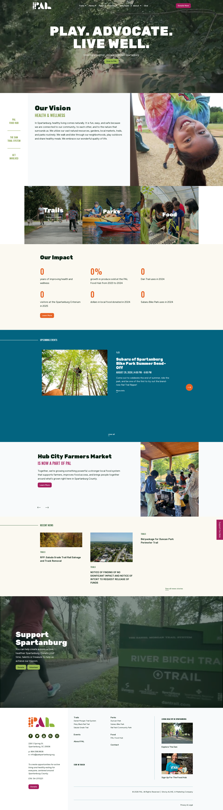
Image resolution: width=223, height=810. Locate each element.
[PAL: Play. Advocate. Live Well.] (42, 5)
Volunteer (33, 667)
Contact (115, 745)
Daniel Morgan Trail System (85, 721)
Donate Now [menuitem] (183, 6)
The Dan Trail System (13, 139)
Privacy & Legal (186, 805)
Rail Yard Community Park (121, 727)
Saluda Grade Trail (81, 727)
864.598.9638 (37, 751)
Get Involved (14, 156)
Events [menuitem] (111, 6)
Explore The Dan (169, 747)
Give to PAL (111, 61)
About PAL (79, 741)
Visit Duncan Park (111, 224)
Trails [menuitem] (81, 6)
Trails (76, 717)
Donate (21, 667)
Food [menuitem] (101, 6)
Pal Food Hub (13, 121)
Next (189, 387)
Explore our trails (53, 217)
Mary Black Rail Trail (82, 724)
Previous (39, 506)
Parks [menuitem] (91, 6)
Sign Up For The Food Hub (174, 777)
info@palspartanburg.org (42, 754)
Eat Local (170, 224)
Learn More (47, 315)
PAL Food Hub (117, 738)
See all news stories (174, 589)
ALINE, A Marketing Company (180, 792)
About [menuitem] (136, 6)
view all (111, 434)
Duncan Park (116, 721)
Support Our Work (220, 530)
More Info (120, 391)
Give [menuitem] (146, 6)
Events (77, 734)
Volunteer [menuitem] (124, 6)
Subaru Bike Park (117, 724)
